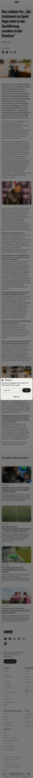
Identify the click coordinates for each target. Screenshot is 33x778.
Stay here (16, 397)
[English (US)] (26, 390)
